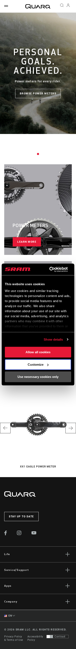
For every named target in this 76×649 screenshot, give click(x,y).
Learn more (26, 241)
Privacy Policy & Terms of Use (13, 638)
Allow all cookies (38, 352)
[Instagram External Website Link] (19, 534)
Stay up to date (21, 516)
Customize (35, 364)
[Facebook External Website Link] (5, 534)
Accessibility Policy (35, 638)
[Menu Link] (6, 6)
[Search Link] (62, 6)
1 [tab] (38, 154)
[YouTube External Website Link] (34, 533)
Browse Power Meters (38, 93)
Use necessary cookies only (38, 377)
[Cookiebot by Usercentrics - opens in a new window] (51, 269)
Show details (53, 339)
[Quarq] (38, 6)
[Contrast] (50, 636)
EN (10, 615)
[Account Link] (68, 6)
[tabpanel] (38, 73)
